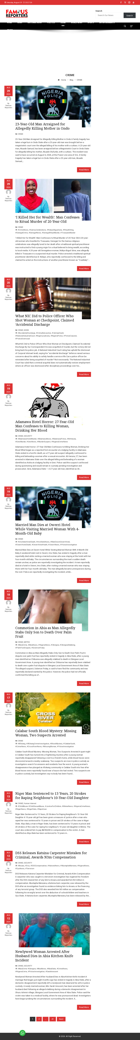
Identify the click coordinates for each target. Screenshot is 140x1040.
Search (98, 11)
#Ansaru (21, 866)
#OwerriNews (53, 545)
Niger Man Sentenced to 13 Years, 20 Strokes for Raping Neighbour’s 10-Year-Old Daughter (52, 795)
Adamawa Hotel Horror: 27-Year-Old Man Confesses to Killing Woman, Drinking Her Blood (44, 426)
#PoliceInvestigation (68, 545)
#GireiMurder (20, 442)
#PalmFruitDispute (23, 648)
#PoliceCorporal (70, 336)
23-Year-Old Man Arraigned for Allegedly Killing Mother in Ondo (42, 126)
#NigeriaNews (44, 645)
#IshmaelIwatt (58, 333)
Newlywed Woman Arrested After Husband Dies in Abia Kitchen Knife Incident (44, 955)
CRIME (20, 134)
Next (61, 1019)
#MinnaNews (67, 806)
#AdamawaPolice (59, 439)
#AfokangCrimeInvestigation (37, 744)
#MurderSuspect (44, 442)
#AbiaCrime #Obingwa (27, 969)
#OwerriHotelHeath (39, 545)
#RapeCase (42, 809)
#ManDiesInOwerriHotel (60, 542)
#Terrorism (29, 869)
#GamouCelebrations (37, 230)
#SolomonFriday (38, 648)
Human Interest (30, 803)
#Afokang (21, 744)
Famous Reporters (8, 107)
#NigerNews (20, 809)
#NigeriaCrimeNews (59, 442)
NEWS (26, 330)
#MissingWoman (49, 746)
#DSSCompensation (39, 866)
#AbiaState (51, 969)
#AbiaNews (33, 645)
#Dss (27, 866)
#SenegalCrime (21, 233)
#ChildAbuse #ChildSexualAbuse (31, 806)
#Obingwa (55, 645)
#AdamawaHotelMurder (27, 439)
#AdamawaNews (44, 439)
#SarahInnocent (52, 971)
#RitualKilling (68, 230)
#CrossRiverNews (34, 746)
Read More (84, 170)
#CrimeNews (23, 230)
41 (53, 1019)
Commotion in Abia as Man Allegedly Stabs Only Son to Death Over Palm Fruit (45, 632)
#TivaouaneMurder (67, 233)
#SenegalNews (35, 233)
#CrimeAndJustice (43, 333)
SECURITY (28, 436)
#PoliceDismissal (22, 339)
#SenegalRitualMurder (51, 233)
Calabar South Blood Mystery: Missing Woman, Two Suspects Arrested (46, 733)
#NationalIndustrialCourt (25, 336)
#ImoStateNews (43, 542)
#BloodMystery (56, 744)
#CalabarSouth (69, 744)
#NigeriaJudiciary (43, 336)
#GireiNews (31, 442)
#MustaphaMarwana (68, 866)
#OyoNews (19, 869)
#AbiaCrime (22, 645)
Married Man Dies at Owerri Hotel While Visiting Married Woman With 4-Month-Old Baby (47, 529)
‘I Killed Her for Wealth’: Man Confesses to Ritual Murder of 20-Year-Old (47, 219)
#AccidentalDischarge (26, 333)
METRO (27, 642)
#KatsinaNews (54, 866)
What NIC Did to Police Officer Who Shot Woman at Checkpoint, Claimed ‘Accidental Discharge (44, 320)
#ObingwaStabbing (67, 645)
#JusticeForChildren (53, 806)
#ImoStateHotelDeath (26, 542)
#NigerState (31, 809)
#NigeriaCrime (21, 971)
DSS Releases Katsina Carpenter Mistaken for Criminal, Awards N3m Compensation (51, 855)
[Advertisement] (70, 53)
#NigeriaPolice (57, 336)
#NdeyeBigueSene (54, 230)
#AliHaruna (71, 439)
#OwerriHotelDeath (23, 545)
